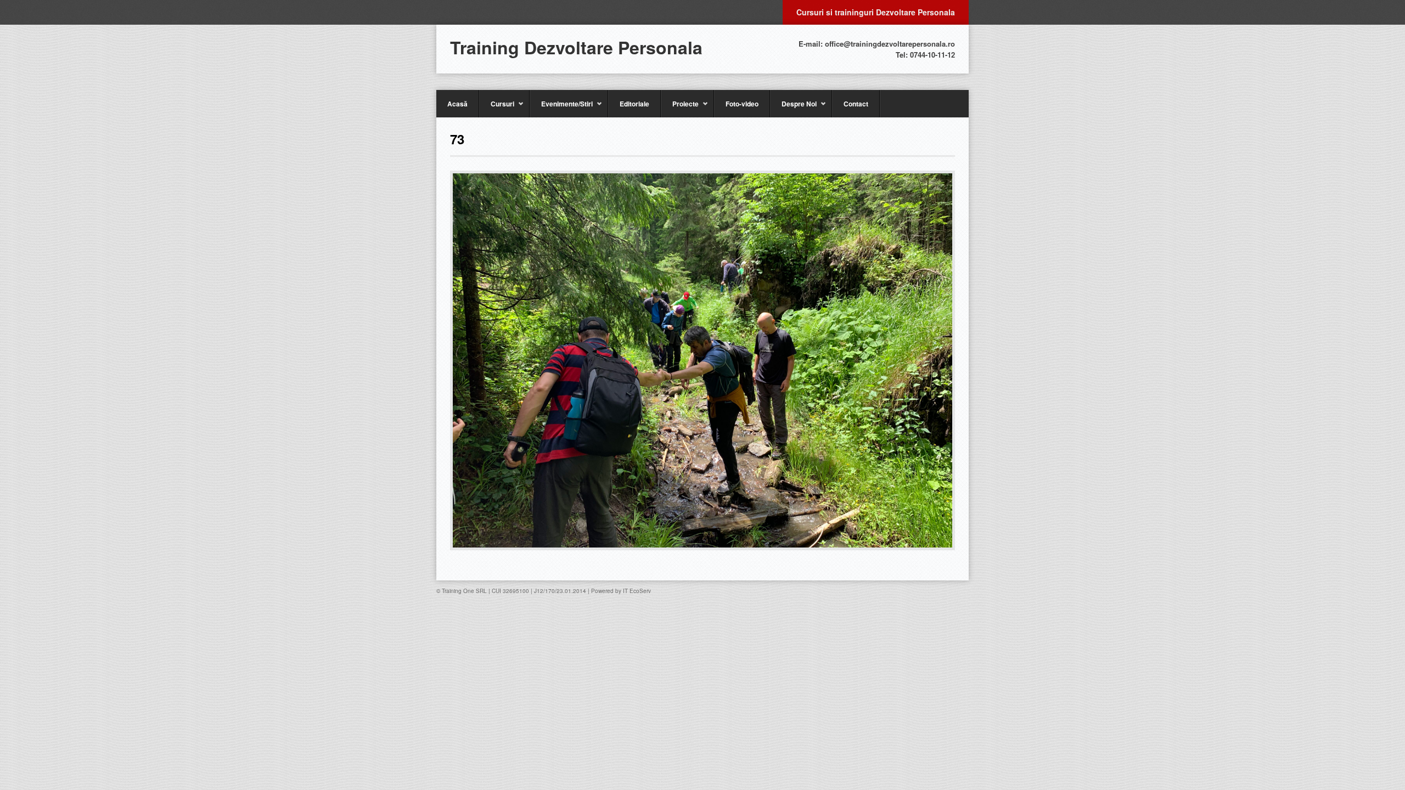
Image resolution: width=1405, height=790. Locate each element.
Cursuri (496, 108)
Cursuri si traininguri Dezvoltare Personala (875, 12)
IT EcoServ (637, 591)
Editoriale (634, 104)
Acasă (457, 104)
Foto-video (742, 104)
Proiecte (680, 108)
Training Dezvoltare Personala (576, 47)
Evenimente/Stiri (561, 108)
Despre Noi (793, 108)
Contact (856, 104)
